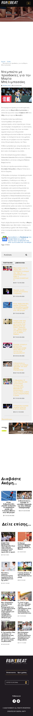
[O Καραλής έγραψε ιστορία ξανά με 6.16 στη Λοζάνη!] (7, 406)
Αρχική (3, 61)
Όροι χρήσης (22, 672)
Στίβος (9, 61)
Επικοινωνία (11, 672)
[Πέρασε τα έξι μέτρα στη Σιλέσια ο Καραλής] (7, 291)
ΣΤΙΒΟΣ (7, 245)
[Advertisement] (16, 43)
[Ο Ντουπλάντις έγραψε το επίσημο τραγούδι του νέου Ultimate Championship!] (7, 364)
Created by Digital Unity (16, 711)
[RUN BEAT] (9, 3)
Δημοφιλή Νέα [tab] (20, 263)
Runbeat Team (7, 85)
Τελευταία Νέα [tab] (8, 263)
